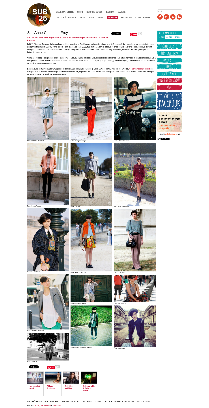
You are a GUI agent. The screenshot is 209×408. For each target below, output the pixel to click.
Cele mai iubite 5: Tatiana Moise (89, 388)
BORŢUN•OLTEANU (43, 405)
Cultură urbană (66, 17)
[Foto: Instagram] (135, 347)
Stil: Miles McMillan (69, 387)
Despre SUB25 (94, 12)
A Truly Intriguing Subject (139, 69)
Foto (101, 17)
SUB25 (42, 15)
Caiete (121, 12)
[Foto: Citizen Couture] (135, 139)
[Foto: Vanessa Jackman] (48, 139)
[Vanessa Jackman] (48, 270)
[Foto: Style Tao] (48, 360)
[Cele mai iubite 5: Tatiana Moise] (89, 378)
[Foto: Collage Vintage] (91, 139)
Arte (82, 17)
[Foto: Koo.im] (91, 205)
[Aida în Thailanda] (53, 378)
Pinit (172, 17)
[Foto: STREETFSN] (135, 302)
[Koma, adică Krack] (35, 378)
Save (135, 34)
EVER (177, 37)
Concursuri (142, 17)
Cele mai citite (65, 12)
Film (91, 17)
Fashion (112, 17)
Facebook (160, 17)
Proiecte (126, 17)
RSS (179, 17)
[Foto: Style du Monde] (91, 271)
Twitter (166, 17)
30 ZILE (169, 37)
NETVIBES (57, 405)
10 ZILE (161, 37)
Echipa (110, 12)
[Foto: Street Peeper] (48, 204)
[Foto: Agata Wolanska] (91, 302)
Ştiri (80, 12)
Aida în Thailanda (51, 387)
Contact (147, 401)
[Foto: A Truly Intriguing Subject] (91, 346)
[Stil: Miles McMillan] (71, 378)
